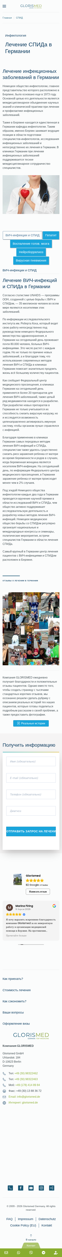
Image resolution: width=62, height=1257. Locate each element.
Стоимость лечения (17, 990)
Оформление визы (16, 1023)
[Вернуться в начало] (31, 6)
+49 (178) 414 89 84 (27, 1085)
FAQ (9, 1219)
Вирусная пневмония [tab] (31, 260)
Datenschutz (47, 1219)
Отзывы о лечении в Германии (20, 581)
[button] (4, 6)
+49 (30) (26, 1073)
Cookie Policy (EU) (23, 1225)
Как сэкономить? (14, 1001)
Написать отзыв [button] (38, 891)
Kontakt (47, 1225)
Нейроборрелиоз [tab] (31, 252)
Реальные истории (33, 723)
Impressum (25, 1219)
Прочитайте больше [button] (16, 935)
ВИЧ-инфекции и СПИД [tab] (22, 235)
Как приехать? (13, 979)
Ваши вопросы (13, 1012)
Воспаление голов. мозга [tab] (31, 243)
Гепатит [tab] (50, 235)
